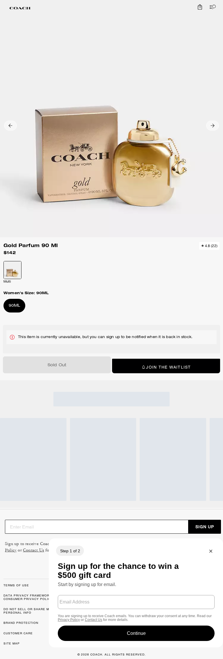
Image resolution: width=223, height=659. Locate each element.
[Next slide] (212, 125)
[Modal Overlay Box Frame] (136, 592)
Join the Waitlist (168, 367)
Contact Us (33, 550)
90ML (14, 306)
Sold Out (57, 365)
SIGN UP (204, 526)
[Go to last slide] (10, 125)
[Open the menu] (211, 7)
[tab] (20, 8)
